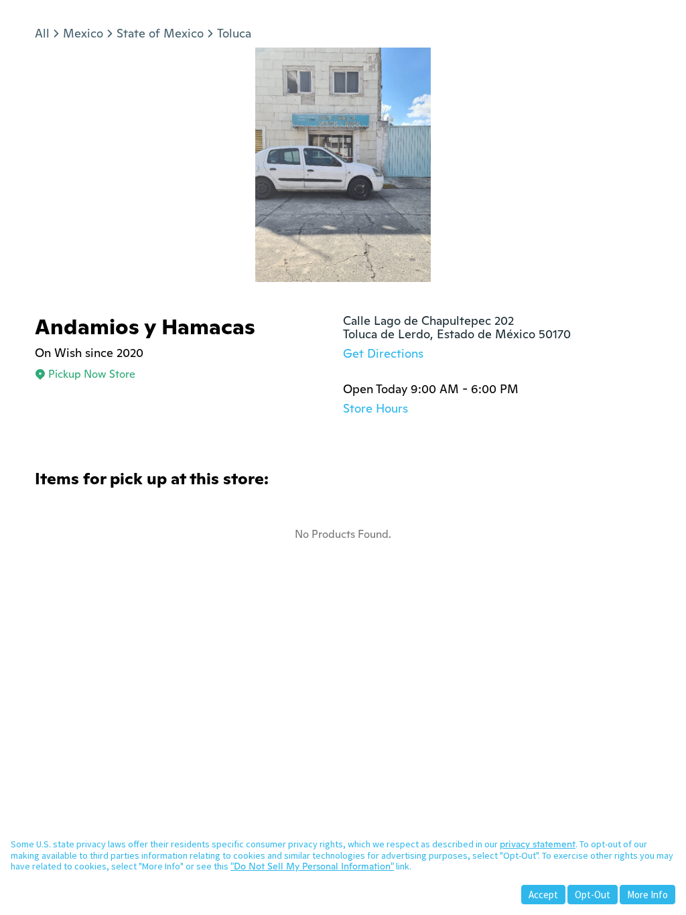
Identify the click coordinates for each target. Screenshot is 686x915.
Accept (543, 894)
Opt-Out (592, 894)
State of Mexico (160, 33)
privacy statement (537, 844)
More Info (647, 894)
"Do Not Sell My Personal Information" (312, 866)
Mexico (83, 33)
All (42, 33)
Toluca (234, 33)
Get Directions (383, 353)
